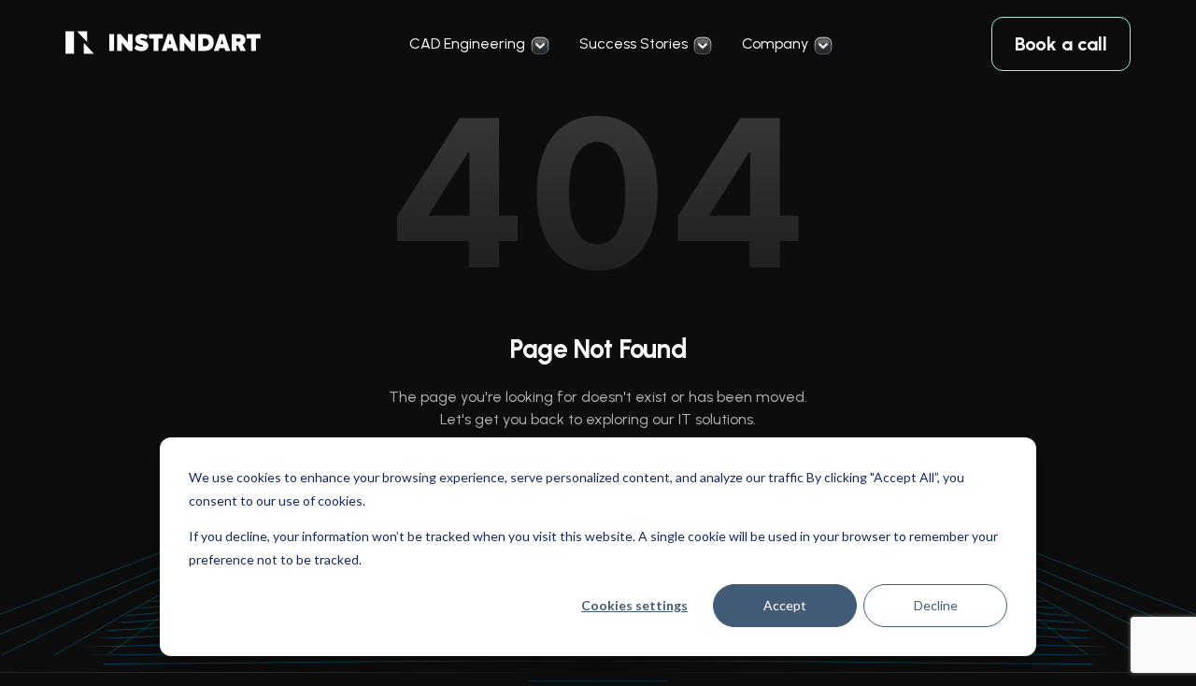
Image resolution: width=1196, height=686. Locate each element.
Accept (784, 605)
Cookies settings (634, 605)
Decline (936, 605)
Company (775, 43)
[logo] (163, 44)
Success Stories (633, 43)
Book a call (1061, 44)
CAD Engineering (467, 43)
